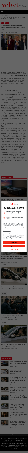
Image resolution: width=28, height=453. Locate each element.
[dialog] (14, 226)
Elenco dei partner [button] (7, 231)
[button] (14, 221)
